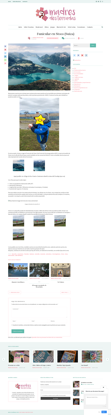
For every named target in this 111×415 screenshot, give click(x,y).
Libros (47, 27)
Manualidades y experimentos (82, 82)
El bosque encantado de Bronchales (39, 286)
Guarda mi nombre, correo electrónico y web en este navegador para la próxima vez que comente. (39, 325)
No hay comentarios (70, 38)
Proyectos (77, 89)
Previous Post (15, 292)
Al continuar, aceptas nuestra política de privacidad (54, 395)
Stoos (62, 254)
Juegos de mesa (78, 77)
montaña (37, 254)
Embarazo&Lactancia (80, 70)
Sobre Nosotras (17, 1)
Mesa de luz (77, 84)
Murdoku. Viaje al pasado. (64, 365)
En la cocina (77, 72)
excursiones (20, 254)
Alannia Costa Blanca (18, 282)
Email (42, 390)
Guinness (32, 254)
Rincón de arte (78, 91)
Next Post (65, 292)
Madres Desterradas (38, 37)
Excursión (14, 254)
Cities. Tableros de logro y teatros (41, 365)
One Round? (84, 365)
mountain (42, 254)
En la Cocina (71, 27)
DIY (75, 68)
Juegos (53, 27)
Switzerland (11, 255)
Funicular (26, 254)
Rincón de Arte (61, 27)
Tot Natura (60, 282)
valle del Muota (19, 255)
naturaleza (48, 254)
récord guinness (56, 254)
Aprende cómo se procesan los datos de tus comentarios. (47, 337)
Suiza (66, 254)
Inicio (9, 1)
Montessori (39, 27)
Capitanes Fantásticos (26, 412)
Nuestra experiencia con (80, 88)
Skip (99, 412)
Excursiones (81, 27)
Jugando (76, 79)
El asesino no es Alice (14, 365)
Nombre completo (45, 384)
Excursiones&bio (52, 38)
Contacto (25, 1)
